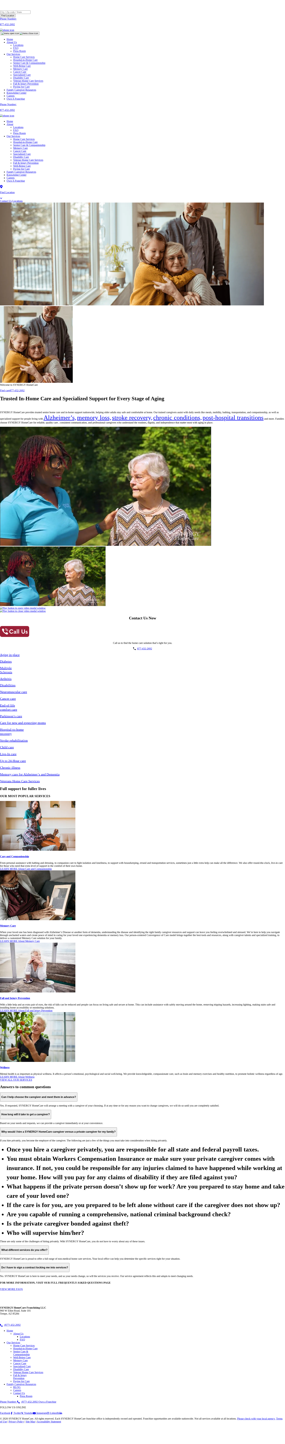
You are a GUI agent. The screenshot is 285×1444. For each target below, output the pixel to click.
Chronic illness (10, 767)
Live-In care (8, 754)
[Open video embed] (23, 608)
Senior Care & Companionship (29, 145)
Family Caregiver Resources (21, 89)
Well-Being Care (22, 166)
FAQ (15, 130)
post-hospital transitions (233, 417)
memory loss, (94, 417)
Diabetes (6, 661)
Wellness (5, 1067)
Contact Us (6, 201)
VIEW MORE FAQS (11, 1289)
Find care (5, 390)
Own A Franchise (16, 98)
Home (10, 39)
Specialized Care (22, 154)
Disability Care (21, 157)
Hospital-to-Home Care (25, 142)
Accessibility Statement (49, 1421)
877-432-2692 (17, 390)
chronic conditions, (177, 417)
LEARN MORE (26, 868)
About (10, 124)
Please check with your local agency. (256, 1418)
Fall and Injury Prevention (15, 998)
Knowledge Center (16, 92)
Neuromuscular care (13, 692)
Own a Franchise (47, 1401)
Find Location (7, 15)
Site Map (30, 1421)
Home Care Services (24, 139)
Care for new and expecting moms (23, 723)
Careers (11, 95)
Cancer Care (19, 151)
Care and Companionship (14, 856)
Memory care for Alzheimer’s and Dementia (30, 774)
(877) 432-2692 (12, 1324)
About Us (12, 42)
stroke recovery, (132, 417)
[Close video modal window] (23, 611)
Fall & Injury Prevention (26, 163)
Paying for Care (21, 86)
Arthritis (6, 679)
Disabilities (8, 685)
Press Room (19, 51)
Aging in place (10, 655)
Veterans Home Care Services (20, 781)
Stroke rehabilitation (14, 740)
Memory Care (20, 148)
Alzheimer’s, (60, 417)
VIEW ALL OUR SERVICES (16, 1079)
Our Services (13, 136)
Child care (7, 747)
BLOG (17, 1387)
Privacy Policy (16, 1421)
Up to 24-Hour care (13, 761)
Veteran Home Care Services (28, 160)
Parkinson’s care (11, 716)
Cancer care (8, 698)
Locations (18, 127)
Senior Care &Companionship (21, 1353)
